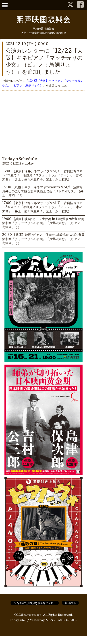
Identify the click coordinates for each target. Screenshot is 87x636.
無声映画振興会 (32, 615)
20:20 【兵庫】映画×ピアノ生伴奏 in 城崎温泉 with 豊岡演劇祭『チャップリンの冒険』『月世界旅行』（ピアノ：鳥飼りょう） (43, 239)
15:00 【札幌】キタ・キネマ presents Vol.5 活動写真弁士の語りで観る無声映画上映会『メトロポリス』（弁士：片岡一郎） (42, 191)
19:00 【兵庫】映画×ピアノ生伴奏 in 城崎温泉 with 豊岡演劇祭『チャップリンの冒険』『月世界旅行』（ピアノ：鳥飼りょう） (43, 223)
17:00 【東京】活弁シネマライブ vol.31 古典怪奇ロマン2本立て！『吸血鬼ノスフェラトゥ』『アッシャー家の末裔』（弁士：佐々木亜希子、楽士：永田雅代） (42, 207)
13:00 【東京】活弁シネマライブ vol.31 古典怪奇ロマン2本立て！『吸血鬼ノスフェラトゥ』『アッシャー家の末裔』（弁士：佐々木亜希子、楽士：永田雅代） (42, 175)
